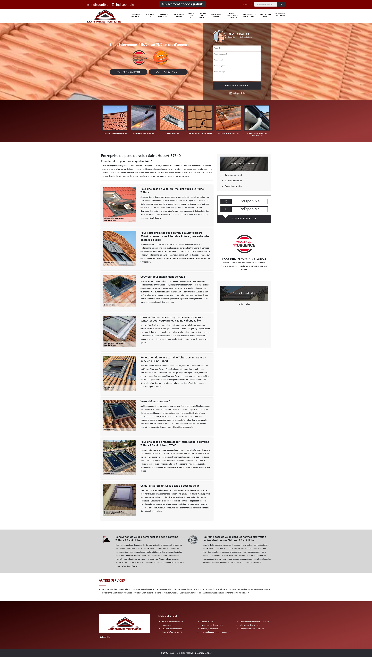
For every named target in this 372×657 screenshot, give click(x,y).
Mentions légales (203, 653)
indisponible (99, 5)
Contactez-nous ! (168, 71)
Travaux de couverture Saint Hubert (137, 593)
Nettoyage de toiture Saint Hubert (191, 589)
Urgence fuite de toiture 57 (202, 16)
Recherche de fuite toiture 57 (280, 16)
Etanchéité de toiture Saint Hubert (250, 589)
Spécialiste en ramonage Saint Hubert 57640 (231, 593)
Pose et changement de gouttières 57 (232, 16)
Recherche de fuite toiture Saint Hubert (168, 593)
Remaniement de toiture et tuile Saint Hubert (120, 589)
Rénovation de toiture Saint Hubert (199, 593)
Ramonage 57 (150, 16)
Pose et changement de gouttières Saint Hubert (158, 589)
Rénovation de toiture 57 (265, 16)
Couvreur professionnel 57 (164, 16)
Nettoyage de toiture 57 (216, 16)
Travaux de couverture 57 (136, 16)
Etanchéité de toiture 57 (179, 16)
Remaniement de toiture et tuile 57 (249, 16)
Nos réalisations (129, 71)
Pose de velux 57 (191, 16)
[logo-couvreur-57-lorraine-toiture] (104, 16)
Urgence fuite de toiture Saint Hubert (220, 589)
